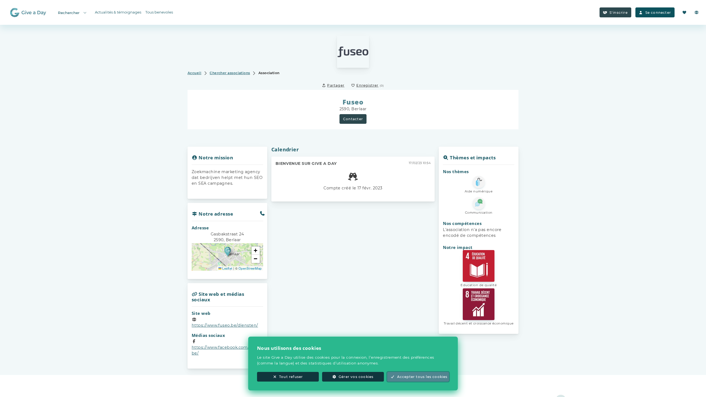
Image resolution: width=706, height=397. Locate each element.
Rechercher (68, 12)
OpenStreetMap (250, 268)
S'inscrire (618, 12)
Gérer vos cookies (356, 377)
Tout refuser (291, 377)
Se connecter (658, 12)
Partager (335, 85)
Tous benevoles (159, 12)
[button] (227, 251)
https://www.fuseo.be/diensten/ (225, 325)
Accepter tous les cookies (422, 377)
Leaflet (226, 268)
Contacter (353, 119)
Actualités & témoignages (118, 12)
